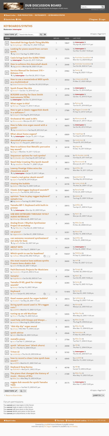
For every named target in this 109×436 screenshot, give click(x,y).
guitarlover (79, 177)
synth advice (17, 332)
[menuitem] (18, 19)
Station (77, 70)
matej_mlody (80, 183)
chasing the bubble (20, 183)
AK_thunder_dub (19, 158)
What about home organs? (24, 134)
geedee (18, 66)
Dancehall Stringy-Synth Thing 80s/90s (30, 42)
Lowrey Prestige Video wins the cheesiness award (26, 169)
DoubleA (16, 301)
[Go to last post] (85, 42)
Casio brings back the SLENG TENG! (28, 57)
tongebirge (79, 134)
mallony (15, 256)
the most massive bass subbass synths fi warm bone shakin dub (30, 262)
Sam (14, 293)
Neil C (77, 214)
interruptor (17, 29)
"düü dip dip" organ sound (24, 326)
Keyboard (15, 291)
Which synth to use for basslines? (27, 253)
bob (14, 335)
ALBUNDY (16, 369)
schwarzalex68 (80, 79)
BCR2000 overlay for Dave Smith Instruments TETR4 (27, 95)
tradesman (79, 140)
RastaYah (78, 190)
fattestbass (79, 332)
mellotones (79, 298)
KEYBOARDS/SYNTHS (18, 26)
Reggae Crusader (81, 109)
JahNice (78, 168)
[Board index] (14, 5)
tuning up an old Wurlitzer (24, 313)
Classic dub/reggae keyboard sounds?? (30, 190)
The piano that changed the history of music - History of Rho (30, 374)
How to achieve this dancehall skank (29, 64)
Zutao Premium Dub (20, 84)
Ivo (14, 341)
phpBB (46, 424)
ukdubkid (18, 164)
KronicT (15, 90)
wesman (16, 322)
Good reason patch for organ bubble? (29, 298)
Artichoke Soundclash (83, 57)
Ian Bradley (74, 426)
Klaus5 (77, 231)
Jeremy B (16, 192)
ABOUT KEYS (17, 247)
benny (15, 287)
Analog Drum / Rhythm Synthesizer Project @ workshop (28, 224)
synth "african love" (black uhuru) (28, 345)
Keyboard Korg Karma (21, 367)
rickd (17, 54)
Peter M (18, 143)
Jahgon (15, 152)
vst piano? (16, 231)
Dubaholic (16, 272)
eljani (15, 179)
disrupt (77, 304)
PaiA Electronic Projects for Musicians (29, 269)
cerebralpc (17, 354)
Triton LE (15, 351)
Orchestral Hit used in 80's (24, 118)
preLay (15, 329)
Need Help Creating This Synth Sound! (30, 162)
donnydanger (17, 45)
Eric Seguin (48, 426)
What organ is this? (20, 103)
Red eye (15, 106)
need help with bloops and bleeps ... (29, 320)
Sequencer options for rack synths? (28, 155)
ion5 (17, 243)
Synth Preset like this (21, 88)
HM (14, 348)
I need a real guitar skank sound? (27, 177)
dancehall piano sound (22, 140)
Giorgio (78, 269)
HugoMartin (17, 278)
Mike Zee (18, 228)
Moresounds (17, 121)
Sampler (15, 276)
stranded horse (21, 130)
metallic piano (18, 339)
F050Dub (16, 249)
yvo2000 (16, 310)
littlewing (16, 219)
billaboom (16, 387)
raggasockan (17, 234)
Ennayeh (16, 115)
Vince (15, 316)
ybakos (15, 186)
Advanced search (98, 9)
